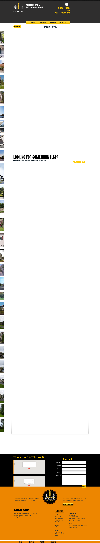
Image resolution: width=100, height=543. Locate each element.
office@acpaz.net (60, 527)
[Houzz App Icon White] (66, 4)
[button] (46, 157)
